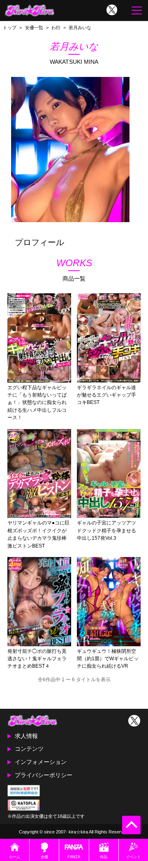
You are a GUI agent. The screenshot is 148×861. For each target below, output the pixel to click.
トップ (9, 27)
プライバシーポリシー (43, 775)
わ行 (55, 27)
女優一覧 (34, 27)
